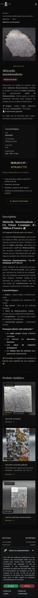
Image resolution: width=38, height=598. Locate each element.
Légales (32, 545)
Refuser (27, 586)
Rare (14, 19)
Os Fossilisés (7, 542)
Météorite (6, 19)
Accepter (11, 586)
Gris (6, 147)
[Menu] (36, 4)
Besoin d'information (20, 201)
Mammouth (6, 545)
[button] (33, 550)
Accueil (5, 13)
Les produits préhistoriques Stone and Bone (18, 16)
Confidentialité (30, 542)
